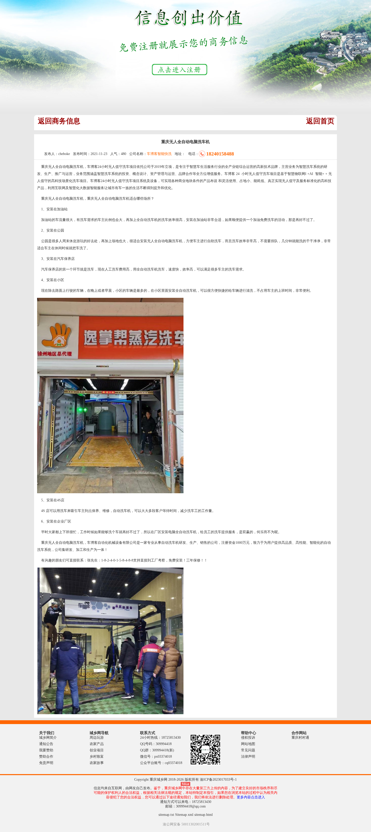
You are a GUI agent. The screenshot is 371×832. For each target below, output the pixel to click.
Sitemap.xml (184, 815)
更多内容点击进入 (251, 797)
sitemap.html (203, 815)
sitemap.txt (166, 815)
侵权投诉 (248, 737)
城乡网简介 (48, 737)
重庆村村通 (300, 737)
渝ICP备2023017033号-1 (218, 779)
